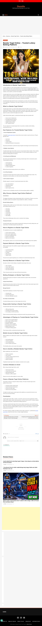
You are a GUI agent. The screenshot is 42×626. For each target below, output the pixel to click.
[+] (23, 440)
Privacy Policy (20, 621)
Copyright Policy (36, 621)
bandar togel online (11, 135)
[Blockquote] (17, 441)
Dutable (21, 6)
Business (5, 40)
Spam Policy (28, 621)
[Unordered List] (16, 441)
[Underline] (11, 441)
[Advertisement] (21, 24)
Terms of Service (12, 621)
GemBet (4, 611)
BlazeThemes (29, 624)
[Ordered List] (14, 441)
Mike (5, 464)
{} (21, 440)
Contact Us (4, 621)
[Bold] (8, 441)
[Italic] (9, 441)
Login (38, 433)
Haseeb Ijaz (6, 47)
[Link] (20, 441)
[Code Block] (19, 441)
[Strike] (12, 441)
